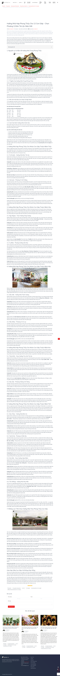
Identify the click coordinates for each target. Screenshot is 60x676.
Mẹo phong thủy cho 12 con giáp (36, 588)
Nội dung (9, 600)
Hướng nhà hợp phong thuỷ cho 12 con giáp (14, 589)
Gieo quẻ (25, 2)
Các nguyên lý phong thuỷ (17, 588)
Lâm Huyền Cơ (26, 631)
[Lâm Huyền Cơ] (4, 631)
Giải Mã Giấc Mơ (54, 2)
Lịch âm (20, 2)
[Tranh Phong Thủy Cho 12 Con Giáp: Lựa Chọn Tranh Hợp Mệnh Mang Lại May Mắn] (30, 620)
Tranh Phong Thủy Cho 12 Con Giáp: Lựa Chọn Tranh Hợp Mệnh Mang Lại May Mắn (30, 628)
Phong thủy (9, 588)
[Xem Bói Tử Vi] (5, 2)
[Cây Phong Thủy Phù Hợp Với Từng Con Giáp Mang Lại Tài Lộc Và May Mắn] (11, 620)
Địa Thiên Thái (26, 661)
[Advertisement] (28, 14)
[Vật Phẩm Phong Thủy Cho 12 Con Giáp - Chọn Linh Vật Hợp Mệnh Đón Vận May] (48, 620)
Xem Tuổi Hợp (34, 2)
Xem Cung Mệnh (45, 2)
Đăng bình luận (11, 606)
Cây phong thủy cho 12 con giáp (7, 646)
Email (31, 596)
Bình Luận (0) (9, 593)
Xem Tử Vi (14, 2)
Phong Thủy (50, 2)
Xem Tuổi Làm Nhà (28, 2)
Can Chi (23, 588)
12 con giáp (28, 588)
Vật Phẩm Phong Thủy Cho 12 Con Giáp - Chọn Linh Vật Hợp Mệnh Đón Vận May (48, 628)
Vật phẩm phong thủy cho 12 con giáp (46, 648)
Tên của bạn (10, 596)
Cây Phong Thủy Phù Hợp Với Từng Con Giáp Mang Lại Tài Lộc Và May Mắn (11, 628)
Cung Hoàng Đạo (41, 2)
